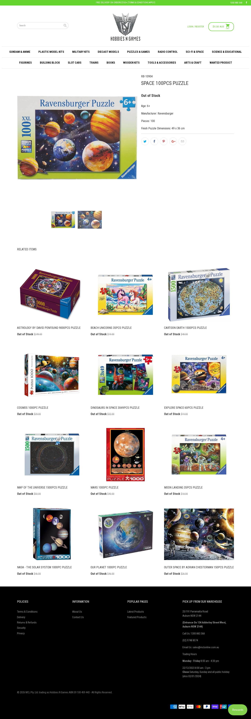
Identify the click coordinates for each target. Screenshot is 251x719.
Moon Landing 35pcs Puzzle (199, 454)
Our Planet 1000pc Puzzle (125, 534)
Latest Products (135, 611)
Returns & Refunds (27, 622)
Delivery (21, 617)
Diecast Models (108, 51)
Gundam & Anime (19, 51)
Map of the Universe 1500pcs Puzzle (52, 454)
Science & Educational (227, 51)
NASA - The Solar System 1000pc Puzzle (52, 534)
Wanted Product (221, 62)
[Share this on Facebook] (154, 141)
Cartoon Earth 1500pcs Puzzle (199, 295)
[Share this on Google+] (173, 141)
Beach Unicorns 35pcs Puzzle (125, 295)
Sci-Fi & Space (195, 51)
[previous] (26, 138)
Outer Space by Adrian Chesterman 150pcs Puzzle (199, 534)
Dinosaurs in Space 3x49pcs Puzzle (125, 375)
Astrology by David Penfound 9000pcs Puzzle (52, 295)
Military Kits (81, 51)
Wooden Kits (131, 62)
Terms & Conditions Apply (141, 2)
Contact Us (78, 617)
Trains (93, 62)
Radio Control (168, 51)
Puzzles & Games (138, 51)
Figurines (25, 62)
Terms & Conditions (27, 611)
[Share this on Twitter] (145, 141)
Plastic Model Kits (51, 51)
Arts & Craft (193, 62)
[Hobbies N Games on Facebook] (246, 2)
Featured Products (136, 617)
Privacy (21, 633)
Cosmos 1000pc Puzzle (52, 375)
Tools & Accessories (162, 62)
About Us (77, 611)
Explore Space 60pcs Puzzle (199, 375)
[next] (128, 138)
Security (21, 627)
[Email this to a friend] (182, 141)
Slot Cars (74, 62)
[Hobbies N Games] (125, 27)
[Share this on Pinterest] (164, 141)
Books (111, 62)
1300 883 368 (236, 2)
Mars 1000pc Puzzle (125, 454)
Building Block (50, 62)
